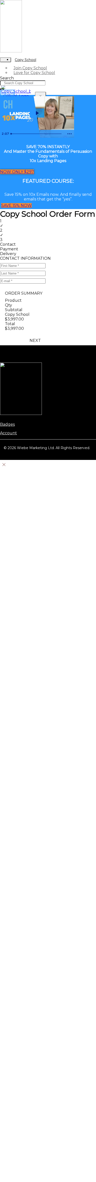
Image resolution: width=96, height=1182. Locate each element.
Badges (7, 424)
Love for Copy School (34, 72)
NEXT (35, 340)
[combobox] (23, 83)
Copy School (25, 60)
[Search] (2, 89)
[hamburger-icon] (5, 59)
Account (8, 433)
